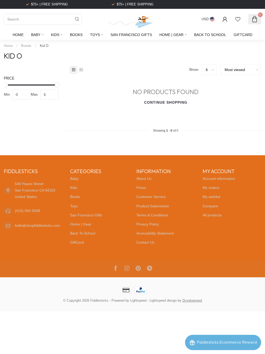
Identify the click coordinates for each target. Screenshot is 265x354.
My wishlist (211, 197)
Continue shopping (165, 102)
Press (141, 188)
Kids (55, 35)
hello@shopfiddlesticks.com (37, 225)
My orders (211, 188)
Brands (26, 46)
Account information (219, 178)
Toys (95, 35)
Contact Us (145, 242)
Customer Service (151, 197)
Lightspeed (138, 300)
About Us (143, 178)
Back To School (210, 35)
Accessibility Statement (155, 233)
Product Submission (152, 206)
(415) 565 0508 (27, 211)
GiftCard (243, 35)
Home (18, 35)
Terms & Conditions (152, 215)
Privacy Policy (147, 224)
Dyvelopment (192, 300)
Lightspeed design (163, 300)
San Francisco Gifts (131, 35)
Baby (35, 35)
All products (212, 215)
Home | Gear (171, 35)
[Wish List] (237, 19)
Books (76, 35)
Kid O (44, 46)
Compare (210, 206)
